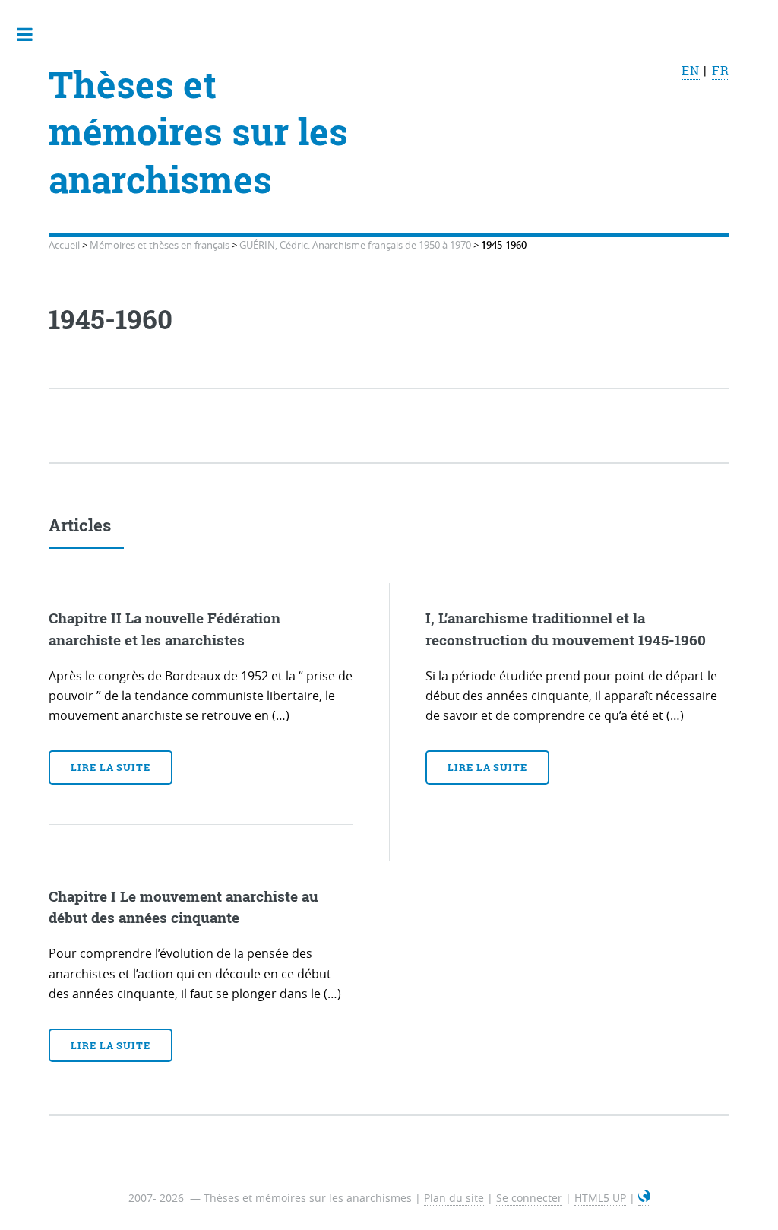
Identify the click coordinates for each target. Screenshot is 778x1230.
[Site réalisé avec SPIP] (644, 1198)
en (691, 70)
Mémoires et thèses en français (159, 245)
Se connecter (529, 1197)
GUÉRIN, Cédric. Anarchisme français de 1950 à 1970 (355, 245)
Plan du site (454, 1197)
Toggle (32, 34)
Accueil (64, 245)
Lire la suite (110, 767)
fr (720, 70)
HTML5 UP (600, 1197)
